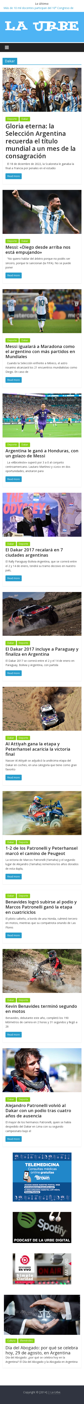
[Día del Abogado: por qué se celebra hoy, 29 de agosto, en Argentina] (42, 1297)
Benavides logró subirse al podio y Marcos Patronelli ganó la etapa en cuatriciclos (41, 907)
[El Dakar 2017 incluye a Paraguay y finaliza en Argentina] (42, 594)
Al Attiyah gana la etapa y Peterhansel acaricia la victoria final (37, 749)
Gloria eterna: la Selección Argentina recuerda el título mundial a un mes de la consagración (40, 141)
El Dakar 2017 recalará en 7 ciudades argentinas (34, 552)
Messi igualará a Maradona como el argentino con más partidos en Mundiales (40, 351)
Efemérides (26, 1340)
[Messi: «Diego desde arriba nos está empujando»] (42, 192)
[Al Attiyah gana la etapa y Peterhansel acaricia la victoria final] (42, 689)
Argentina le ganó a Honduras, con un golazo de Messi (41, 453)
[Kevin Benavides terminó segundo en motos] (42, 951)
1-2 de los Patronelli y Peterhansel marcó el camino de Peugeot (41, 850)
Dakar (24, 119)
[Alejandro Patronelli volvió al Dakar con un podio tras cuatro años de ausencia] (42, 1050)
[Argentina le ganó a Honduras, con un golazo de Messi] (42, 396)
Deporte (12, 119)
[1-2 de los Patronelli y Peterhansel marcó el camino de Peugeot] (42, 793)
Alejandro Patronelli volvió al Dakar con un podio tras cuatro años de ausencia (38, 1110)
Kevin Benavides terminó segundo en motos (41, 1008)
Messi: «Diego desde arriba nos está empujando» (38, 249)
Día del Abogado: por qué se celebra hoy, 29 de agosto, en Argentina (41, 1350)
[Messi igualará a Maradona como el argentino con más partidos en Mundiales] (42, 291)
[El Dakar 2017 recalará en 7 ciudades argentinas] (42, 495)
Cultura (11, 1340)
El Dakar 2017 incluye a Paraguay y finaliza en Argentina (42, 651)
